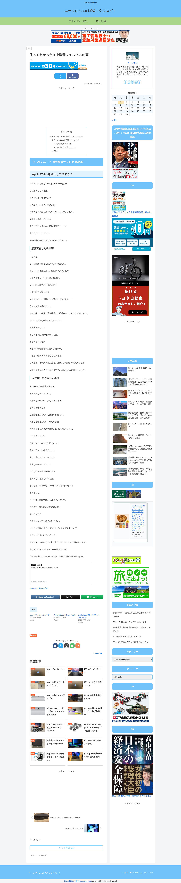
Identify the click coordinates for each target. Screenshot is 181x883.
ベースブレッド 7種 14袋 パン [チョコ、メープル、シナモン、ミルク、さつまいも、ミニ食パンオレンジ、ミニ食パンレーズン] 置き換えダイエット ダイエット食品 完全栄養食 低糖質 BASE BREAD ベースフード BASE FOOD (138, 518)
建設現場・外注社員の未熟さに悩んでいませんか (131, 629)
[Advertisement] (66, 107)
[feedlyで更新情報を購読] (72, 645)
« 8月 (114, 120)
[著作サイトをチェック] (55, 645)
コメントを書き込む (66, 848)
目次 (63, 132)
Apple (34, 635)
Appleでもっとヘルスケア (39, 615)
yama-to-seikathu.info (39, 588)
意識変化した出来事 (64, 144)
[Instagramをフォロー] (66, 645)
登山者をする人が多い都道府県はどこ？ (130, 642)
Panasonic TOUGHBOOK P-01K (127, 636)
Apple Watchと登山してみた (65, 615)
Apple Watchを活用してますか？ (66, 140)
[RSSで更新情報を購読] (77, 645)
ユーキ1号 (132, 63)
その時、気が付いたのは (66, 147)
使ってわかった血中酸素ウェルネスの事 (67, 137)
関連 (55, 151)
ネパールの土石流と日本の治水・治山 (130, 622)
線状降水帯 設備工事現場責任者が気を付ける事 (131, 614)
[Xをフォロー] (60, 645)
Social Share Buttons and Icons (78, 881)
